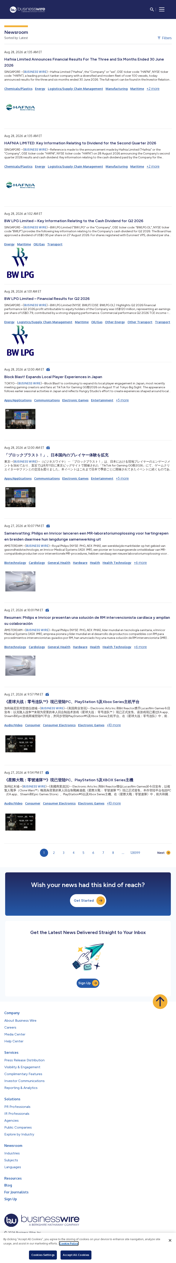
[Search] (152, 9)
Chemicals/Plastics (18, 88)
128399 (135, 852)
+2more (153, 88)
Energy (40, 88)
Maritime (137, 88)
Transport (54, 244)
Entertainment (102, 400)
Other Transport (139, 322)
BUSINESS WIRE (35, 72)
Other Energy (115, 322)
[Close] (170, 1240)
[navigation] (162, 9)
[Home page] (27, 9)
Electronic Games (75, 400)
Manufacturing (117, 88)
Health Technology (117, 562)
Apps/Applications (18, 400)
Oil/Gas (39, 244)
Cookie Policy (68, 1243)
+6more (140, 562)
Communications (47, 400)
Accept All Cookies (76, 1255)
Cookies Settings (43, 1255)
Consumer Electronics (59, 725)
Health (95, 562)
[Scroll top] (160, 1001)
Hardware (80, 562)
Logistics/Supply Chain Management (75, 88)
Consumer (32, 725)
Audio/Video (13, 725)
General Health (59, 562)
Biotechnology (15, 562)
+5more (122, 400)
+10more (114, 725)
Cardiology (37, 562)
